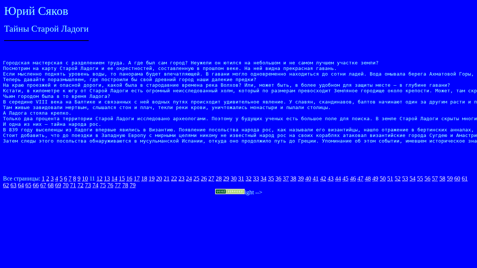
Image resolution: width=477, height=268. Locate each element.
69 (58, 185)
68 (51, 185)
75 (103, 185)
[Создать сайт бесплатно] (230, 192)
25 (196, 178)
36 (278, 178)
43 (331, 178)
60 (457, 178)
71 (73, 185)
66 (36, 185)
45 (345, 178)
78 (125, 185)
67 (43, 185)
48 (368, 178)
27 (211, 178)
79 (133, 185)
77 (118, 185)
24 (189, 178)
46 (353, 178)
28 (219, 178)
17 (137, 178)
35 (271, 178)
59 (450, 178)
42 (323, 178)
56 (427, 178)
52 (398, 178)
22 (174, 178)
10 (85, 178)
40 (308, 178)
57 (435, 178)
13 (107, 178)
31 (241, 178)
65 (28, 185)
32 (249, 178)
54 (413, 178)
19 (152, 178)
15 (122, 178)
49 (375, 178)
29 (226, 178)
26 (204, 178)
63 (13, 185)
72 (80, 185)
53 (405, 178)
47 (360, 178)
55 (420, 178)
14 (114, 178)
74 (95, 185)
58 (442, 178)
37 (286, 178)
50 (383, 178)
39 (301, 178)
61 (465, 178)
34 (263, 178)
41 (316, 178)
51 (390, 178)
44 (338, 178)
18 (144, 178)
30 (234, 178)
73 (88, 185)
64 (21, 185)
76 (110, 185)
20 (159, 178)
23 (181, 178)
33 (256, 178)
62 (6, 185)
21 (167, 178)
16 (129, 178)
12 (99, 178)
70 (66, 185)
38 (293, 178)
